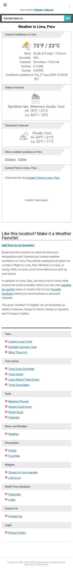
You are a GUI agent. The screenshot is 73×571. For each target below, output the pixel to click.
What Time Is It (17, 352)
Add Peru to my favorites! (18, 245)
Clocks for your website (22, 472)
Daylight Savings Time (22, 347)
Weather (13, 434)
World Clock (15, 412)
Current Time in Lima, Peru (43, 178)
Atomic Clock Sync (20, 407)
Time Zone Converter (21, 369)
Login (11, 499)
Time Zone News (18, 385)
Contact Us (15, 516)
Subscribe (14, 494)
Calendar (13, 417)
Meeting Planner (18, 401)
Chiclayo (10, 159)
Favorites (14, 456)
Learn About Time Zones (23, 379)
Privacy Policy (17, 533)
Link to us (14, 478)
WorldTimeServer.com (36, 4)
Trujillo (22, 159)
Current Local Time (20, 341)
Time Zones (15, 374)
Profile (12, 450)
